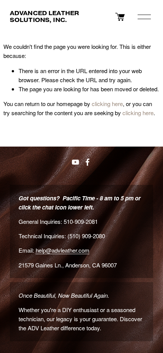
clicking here (107, 104)
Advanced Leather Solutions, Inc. (44, 16)
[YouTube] (75, 162)
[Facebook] (87, 162)
